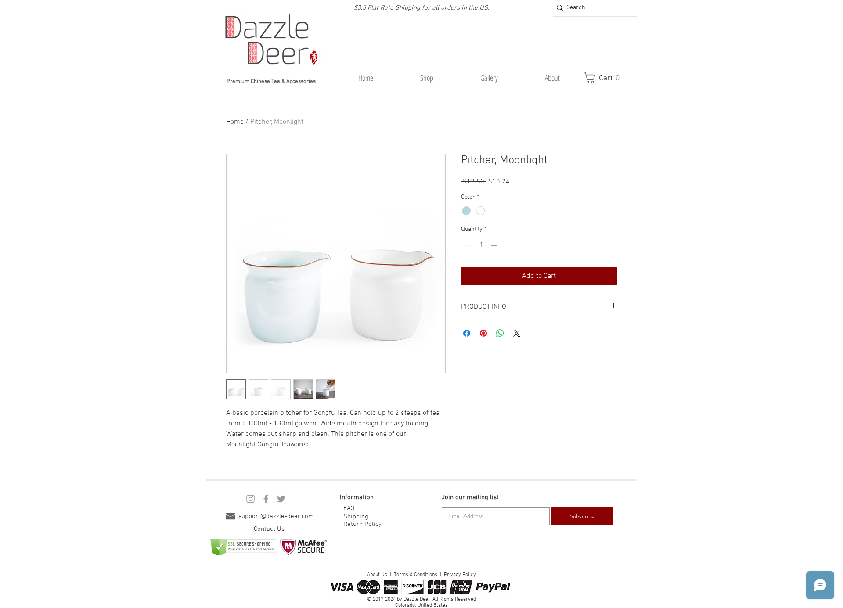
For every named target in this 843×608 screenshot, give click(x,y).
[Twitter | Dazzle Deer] (281, 498)
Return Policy (362, 524)
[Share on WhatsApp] (500, 333)
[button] (426, 77)
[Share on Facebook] (466, 333)
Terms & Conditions (415, 575)
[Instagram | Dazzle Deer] (250, 498)
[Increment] (494, 245)
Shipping (355, 517)
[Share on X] (517, 333)
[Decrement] (467, 245)
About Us (377, 575)
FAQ (348, 508)
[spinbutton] (481, 245)
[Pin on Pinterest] (483, 333)
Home (235, 122)
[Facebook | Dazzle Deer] (265, 498)
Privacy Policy (460, 575)
